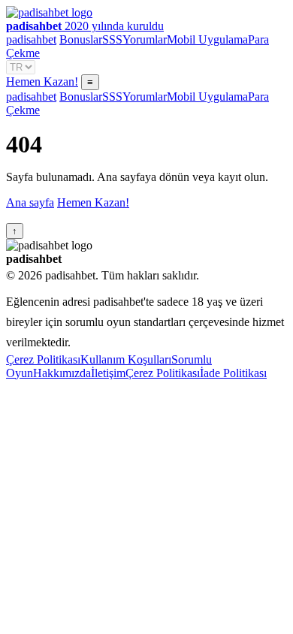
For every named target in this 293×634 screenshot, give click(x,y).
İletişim (108, 373)
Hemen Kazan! (42, 81)
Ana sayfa (30, 202)
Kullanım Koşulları (125, 359)
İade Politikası (233, 373)
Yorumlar (144, 39)
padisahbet (31, 39)
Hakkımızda (62, 373)
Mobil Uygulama (207, 39)
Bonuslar (80, 39)
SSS (112, 39)
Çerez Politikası (43, 359)
